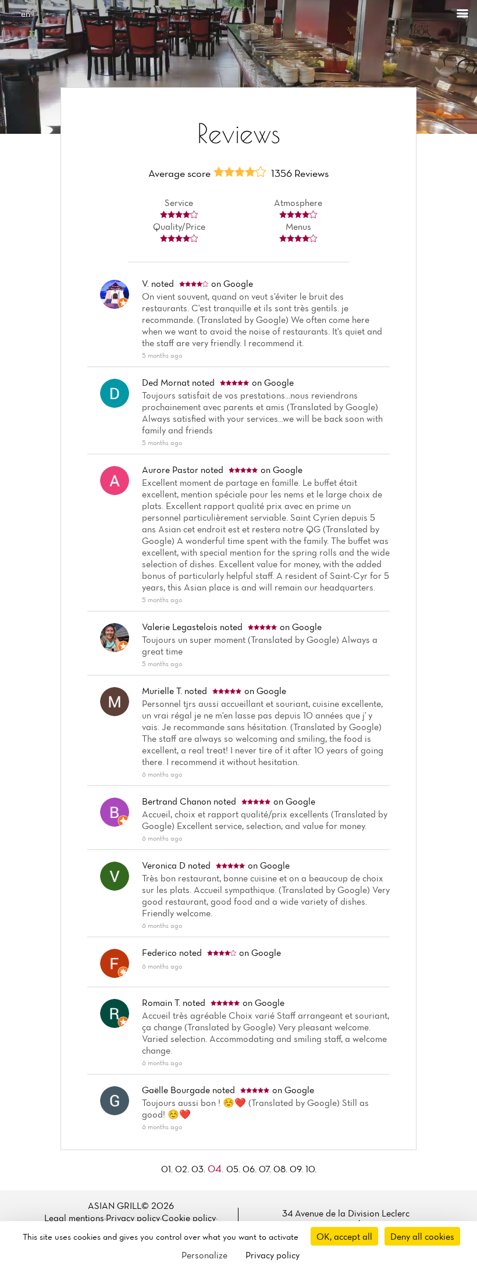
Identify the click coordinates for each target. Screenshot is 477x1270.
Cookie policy (189, 1217)
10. (310, 1169)
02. (183, 1169)
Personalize (204, 1255)
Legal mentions (74, 1217)
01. (168, 1169)
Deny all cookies (422, 1236)
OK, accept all (344, 1236)
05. (234, 1169)
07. (266, 1169)
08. (281, 1169)
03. (199, 1169)
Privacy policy (133, 1217)
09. (297, 1169)
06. (251, 1169)
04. (217, 1168)
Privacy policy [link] (272, 1255)
